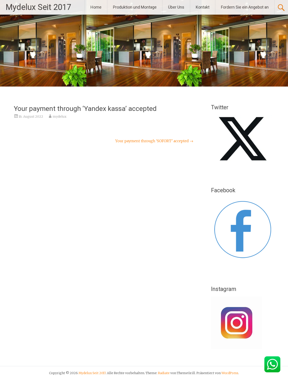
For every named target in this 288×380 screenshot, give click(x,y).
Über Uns (176, 7)
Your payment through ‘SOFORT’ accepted (154, 141)
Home (95, 7)
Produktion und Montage (135, 7)
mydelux (59, 116)
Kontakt (202, 7)
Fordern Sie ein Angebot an (245, 7)
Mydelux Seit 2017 (38, 7)
